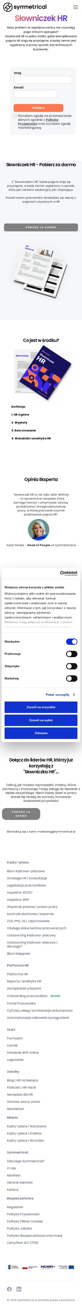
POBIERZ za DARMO (41, 227)
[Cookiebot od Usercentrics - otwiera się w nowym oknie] (60, 573)
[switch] (71, 654)
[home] (25, 7)
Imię (17, 73)
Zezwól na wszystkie (41, 707)
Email (18, 88)
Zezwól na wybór (41, 720)
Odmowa (41, 733)
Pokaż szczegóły (57, 694)
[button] (75, 7)
